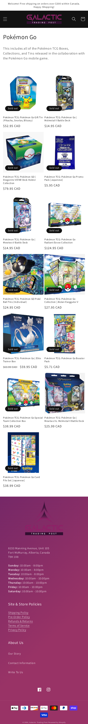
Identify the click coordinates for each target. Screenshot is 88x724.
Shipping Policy (18, 612)
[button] (5, 19)
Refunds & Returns (20, 621)
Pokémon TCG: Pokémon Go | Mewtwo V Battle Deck (19, 241)
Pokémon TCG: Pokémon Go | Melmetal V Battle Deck (60, 119)
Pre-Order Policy (19, 617)
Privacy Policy (17, 630)
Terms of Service (19, 625)
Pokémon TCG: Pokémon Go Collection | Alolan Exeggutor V (61, 300)
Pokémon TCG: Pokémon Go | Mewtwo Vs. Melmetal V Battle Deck (64, 419)
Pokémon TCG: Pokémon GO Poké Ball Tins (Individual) (22, 300)
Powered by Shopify (57, 722)
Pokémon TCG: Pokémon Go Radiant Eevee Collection (60, 241)
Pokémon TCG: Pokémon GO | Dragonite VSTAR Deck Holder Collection (19, 180)
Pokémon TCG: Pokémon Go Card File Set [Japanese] (21, 478)
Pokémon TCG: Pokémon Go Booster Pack (64, 360)
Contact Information (21, 663)
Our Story (14, 653)
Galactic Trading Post (38, 722)
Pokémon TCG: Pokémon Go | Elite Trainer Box (22, 360)
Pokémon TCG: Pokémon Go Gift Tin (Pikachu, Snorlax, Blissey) (23, 119)
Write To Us (15, 672)
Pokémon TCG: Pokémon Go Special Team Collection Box (23, 419)
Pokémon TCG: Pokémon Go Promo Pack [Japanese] (63, 178)
